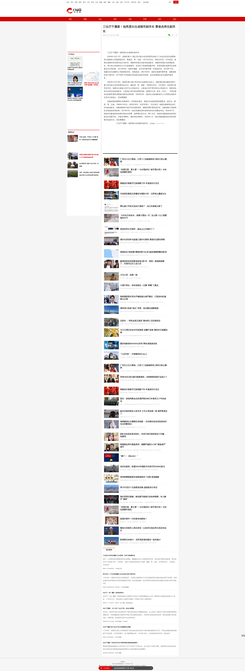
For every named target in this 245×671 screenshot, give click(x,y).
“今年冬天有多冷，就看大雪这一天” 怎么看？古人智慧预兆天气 (143, 216)
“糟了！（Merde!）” (129, 456)
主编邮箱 (122, 661)
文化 (96, 2)
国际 (85, 19)
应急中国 (133, 2)
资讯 (72, 2)
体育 (115, 19)
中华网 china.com (75, 10)
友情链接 (137, 665)
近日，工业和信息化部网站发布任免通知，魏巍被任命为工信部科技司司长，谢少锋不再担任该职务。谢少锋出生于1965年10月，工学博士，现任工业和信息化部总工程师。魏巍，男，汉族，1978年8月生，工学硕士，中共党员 (140, 562)
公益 (113, 2)
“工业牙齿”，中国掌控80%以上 (133, 353)
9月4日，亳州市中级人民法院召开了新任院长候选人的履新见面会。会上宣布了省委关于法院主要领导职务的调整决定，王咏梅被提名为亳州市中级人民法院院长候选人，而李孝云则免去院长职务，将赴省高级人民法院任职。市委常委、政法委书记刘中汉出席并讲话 (140, 615)
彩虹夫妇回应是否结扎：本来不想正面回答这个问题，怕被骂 (143, 435)
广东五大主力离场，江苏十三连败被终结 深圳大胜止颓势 (143, 160)
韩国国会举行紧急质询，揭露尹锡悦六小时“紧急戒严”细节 (143, 445)
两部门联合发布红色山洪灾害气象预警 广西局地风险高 (91, 85)
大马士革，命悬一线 (128, 274)
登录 (176, 2)
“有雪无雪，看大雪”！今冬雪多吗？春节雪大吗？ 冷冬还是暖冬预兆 (143, 170)
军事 (76, 2)
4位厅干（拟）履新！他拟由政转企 (113, 592)
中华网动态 (143, 665)
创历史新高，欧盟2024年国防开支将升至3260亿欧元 (142, 466)
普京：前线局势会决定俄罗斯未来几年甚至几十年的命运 (143, 399)
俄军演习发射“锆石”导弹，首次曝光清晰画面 (139, 308)
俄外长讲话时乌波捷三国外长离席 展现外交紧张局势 (142, 239)
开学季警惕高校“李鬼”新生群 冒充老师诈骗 (128, 668)
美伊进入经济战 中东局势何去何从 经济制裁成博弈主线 (75, 100)
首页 (68, 2)
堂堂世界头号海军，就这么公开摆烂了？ (137, 228)
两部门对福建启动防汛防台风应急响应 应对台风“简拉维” (74, 85)
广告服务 (110, 665)
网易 (117, 35)
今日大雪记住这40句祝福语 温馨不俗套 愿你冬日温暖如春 (143, 331)
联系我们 (115, 665)
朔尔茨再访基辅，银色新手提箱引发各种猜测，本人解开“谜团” (143, 497)
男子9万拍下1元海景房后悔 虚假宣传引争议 (138, 487)
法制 (121, 2)
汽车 (88, 2)
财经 (80, 2)
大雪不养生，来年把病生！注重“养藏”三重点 (139, 285)
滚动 (174, 19)
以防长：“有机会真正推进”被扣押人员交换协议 (140, 320)
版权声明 (126, 665)
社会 (100, 19)
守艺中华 (126, 2)
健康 (109, 2)
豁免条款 (131, 665)
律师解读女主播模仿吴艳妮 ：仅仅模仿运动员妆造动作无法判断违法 (143, 422)
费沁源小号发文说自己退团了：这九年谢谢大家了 (141, 206)
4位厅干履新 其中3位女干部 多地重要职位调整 (117, 627)
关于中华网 (104, 665)
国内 (70, 19)
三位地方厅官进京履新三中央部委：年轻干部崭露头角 (119, 555)
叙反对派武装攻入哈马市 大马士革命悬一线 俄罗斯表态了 (143, 412)
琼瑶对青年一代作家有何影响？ (133, 518)
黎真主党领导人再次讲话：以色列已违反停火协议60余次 (143, 529)
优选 (117, 2)
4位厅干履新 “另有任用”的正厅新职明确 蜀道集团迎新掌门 (120, 642)
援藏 (100, 2)
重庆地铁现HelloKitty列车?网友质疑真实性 (138, 343)
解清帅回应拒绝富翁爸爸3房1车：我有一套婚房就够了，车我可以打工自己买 (142, 262)
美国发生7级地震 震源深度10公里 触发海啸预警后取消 (143, 251)
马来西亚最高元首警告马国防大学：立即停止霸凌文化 (143, 193)
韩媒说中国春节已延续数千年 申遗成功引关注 (139, 183)
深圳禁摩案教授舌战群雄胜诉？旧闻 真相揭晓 (139, 476)
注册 (170, 2)
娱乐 (84, 2)
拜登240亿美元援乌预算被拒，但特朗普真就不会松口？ (143, 376)
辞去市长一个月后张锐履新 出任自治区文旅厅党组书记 (119, 574)
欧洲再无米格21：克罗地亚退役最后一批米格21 (140, 539)
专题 (129, 19)
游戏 (92, 2)
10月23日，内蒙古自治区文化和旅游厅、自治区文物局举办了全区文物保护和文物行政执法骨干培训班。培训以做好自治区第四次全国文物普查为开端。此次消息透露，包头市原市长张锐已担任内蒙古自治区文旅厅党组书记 (140, 580)
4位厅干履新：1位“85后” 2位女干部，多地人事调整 (118, 608)
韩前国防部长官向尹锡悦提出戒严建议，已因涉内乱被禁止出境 (143, 297)
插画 (105, 2)
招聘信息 (121, 665)
